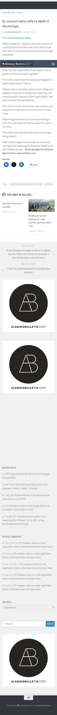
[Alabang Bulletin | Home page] (22, 64)
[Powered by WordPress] (18, 705)
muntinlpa (48, 184)
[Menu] (53, 64)
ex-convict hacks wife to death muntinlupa (26, 184)
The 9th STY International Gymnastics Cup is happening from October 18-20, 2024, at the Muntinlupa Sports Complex (24, 520)
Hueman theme (43, 705)
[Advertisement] (28, 30)
